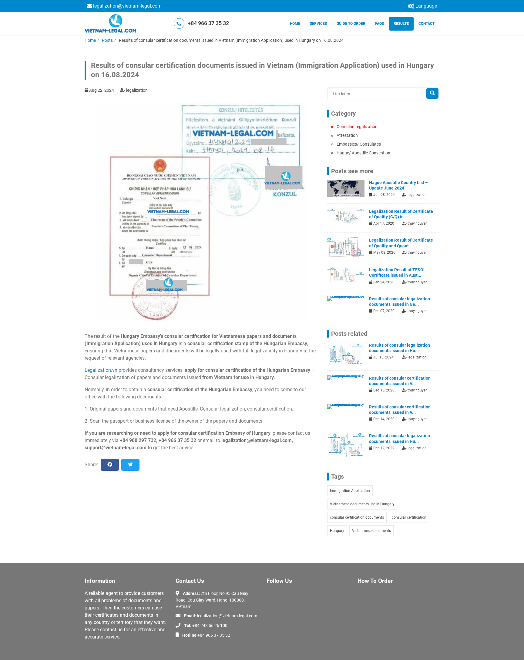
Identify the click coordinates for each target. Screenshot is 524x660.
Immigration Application (350, 491)
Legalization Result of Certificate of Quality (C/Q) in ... (401, 214)
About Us (366, 592)
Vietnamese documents (371, 531)
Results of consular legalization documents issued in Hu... (399, 348)
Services (318, 23)
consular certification (409, 517)
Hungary (337, 531)
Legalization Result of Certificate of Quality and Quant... (401, 243)
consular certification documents (357, 517)
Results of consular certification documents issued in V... (400, 381)
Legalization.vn (101, 370)
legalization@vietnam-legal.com (127, 6)
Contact (426, 23)
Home (295, 23)
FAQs (379, 23)
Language (426, 6)
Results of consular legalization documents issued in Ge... (399, 301)
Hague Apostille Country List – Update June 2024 (398, 185)
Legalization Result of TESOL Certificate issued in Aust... (397, 272)
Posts (107, 40)
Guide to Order (351, 23)
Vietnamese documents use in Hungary (362, 504)
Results (401, 23)
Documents (368, 610)
